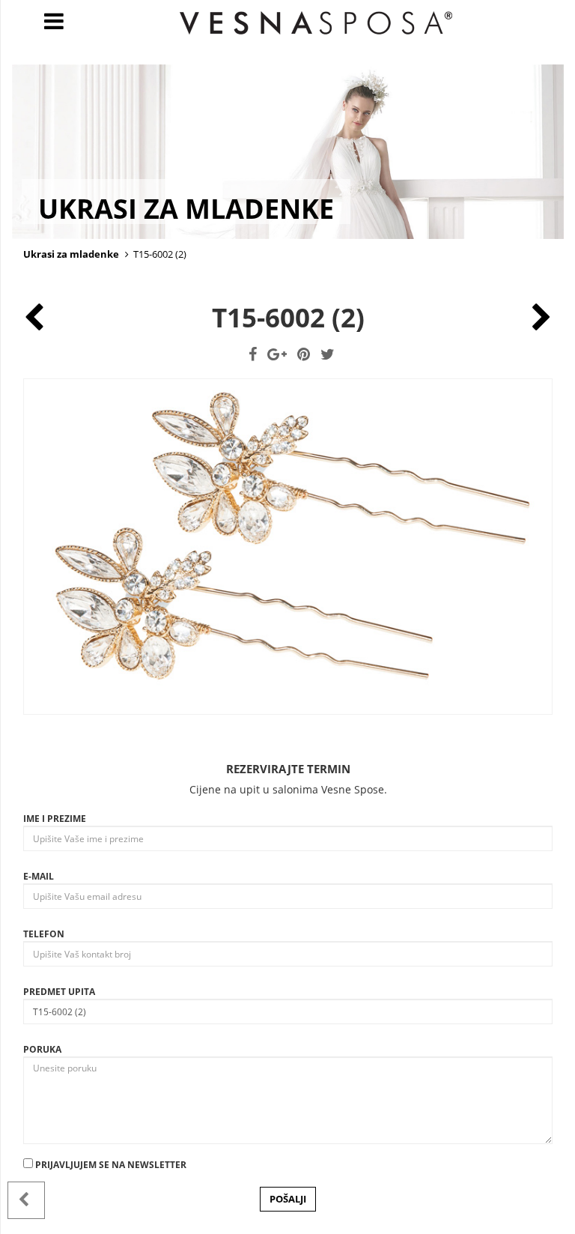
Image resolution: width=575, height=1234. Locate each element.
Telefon (43, 934)
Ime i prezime (54, 818)
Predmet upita (59, 991)
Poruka (42, 1049)
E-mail (38, 876)
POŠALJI (288, 1199)
